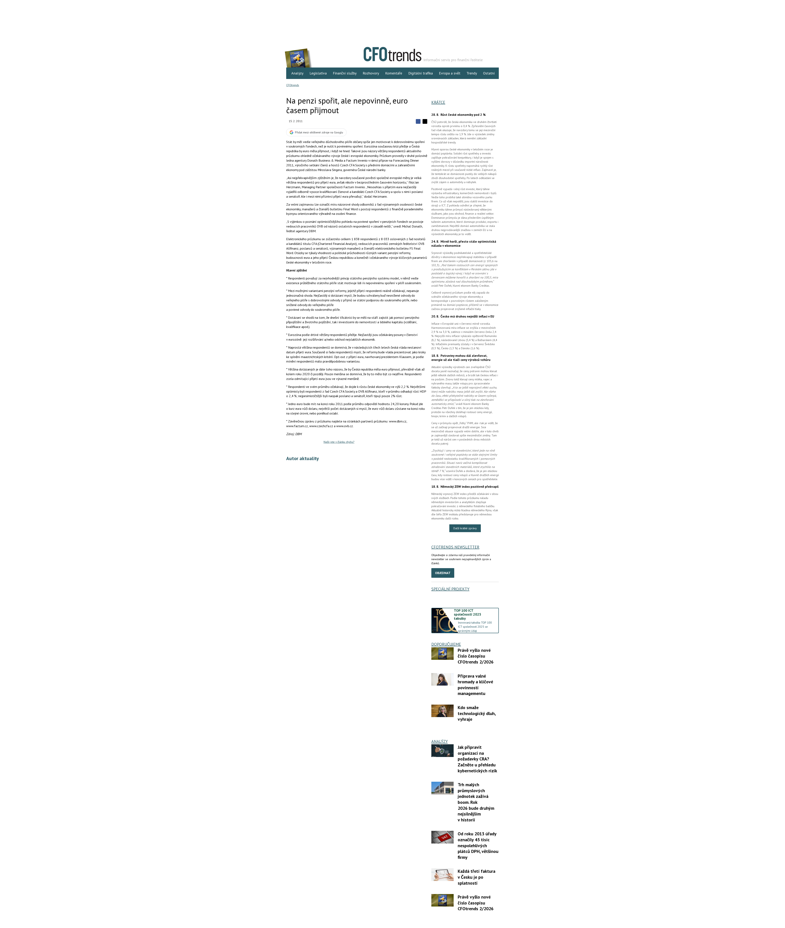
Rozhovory (371, 73)
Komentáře (393, 73)
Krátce (438, 102)
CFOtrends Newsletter (455, 547)
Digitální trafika (420, 73)
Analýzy (297, 73)
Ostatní (489, 73)
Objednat (443, 573)
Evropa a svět (449, 73)
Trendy (472, 73)
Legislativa (318, 73)
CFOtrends (292, 85)
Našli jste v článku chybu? (339, 442)
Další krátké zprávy (465, 528)
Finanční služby (345, 73)
